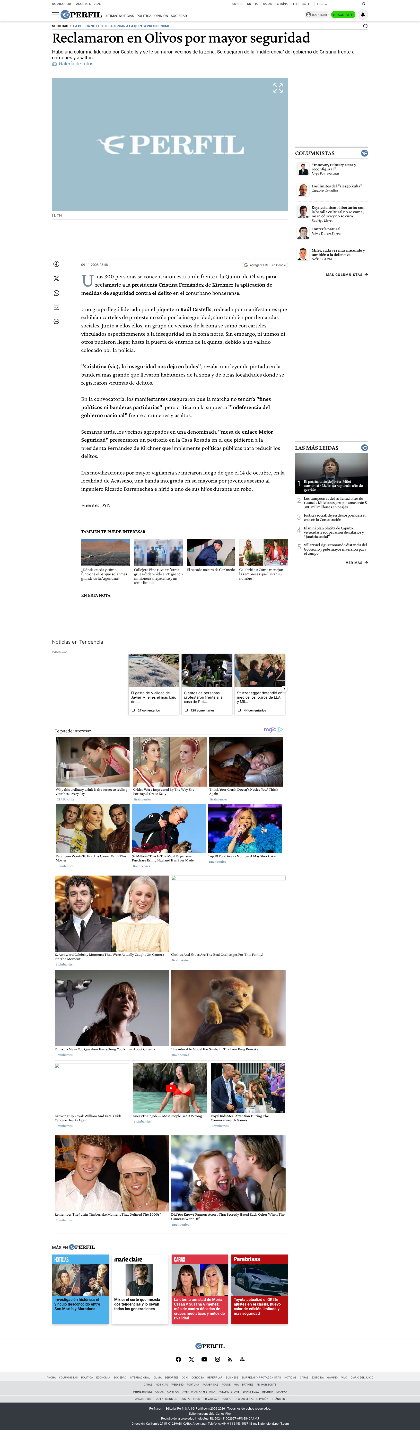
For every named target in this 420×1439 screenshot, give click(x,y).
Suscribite (343, 15)
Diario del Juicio (362, 1377)
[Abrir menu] (55, 15)
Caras (267, 4)
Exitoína (282, 4)
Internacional (140, 1377)
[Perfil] (82, 1247)
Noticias (253, 4)
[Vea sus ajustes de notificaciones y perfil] (363, 14)
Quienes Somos (166, 1399)
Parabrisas (210, 1384)
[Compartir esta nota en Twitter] (56, 278)
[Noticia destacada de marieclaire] (140, 1260)
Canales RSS (143, 1399)
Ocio (185, 1377)
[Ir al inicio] (81, 14)
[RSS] (230, 1359)
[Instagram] (217, 1360)
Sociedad (179, 16)
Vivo (344, 1377)
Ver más (354, 563)
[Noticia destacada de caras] (200, 1260)
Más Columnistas (344, 275)
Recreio (267, 1391)
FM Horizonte (266, 1384)
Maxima (281, 1391)
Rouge (226, 1384)
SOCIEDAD (60, 26)
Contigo (173, 1391)
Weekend (177, 1384)
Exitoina (318, 1377)
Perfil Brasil (300, 4)
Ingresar (319, 15)
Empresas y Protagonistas (261, 1377)
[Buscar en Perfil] (364, 4)
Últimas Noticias (119, 16)
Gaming (332, 1377)
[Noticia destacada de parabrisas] (259, 1260)
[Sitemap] (242, 1359)
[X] (191, 1360)
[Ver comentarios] (364, 27)
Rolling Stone (229, 1391)
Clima (158, 1377)
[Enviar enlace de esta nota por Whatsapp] (56, 293)
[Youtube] (204, 1359)
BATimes (247, 1384)
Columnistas (314, 153)
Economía (103, 1377)
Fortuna (193, 1384)
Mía (236, 1384)
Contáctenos (190, 1399)
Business (237, 4)
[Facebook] (178, 1360)
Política (144, 16)
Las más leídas (316, 447)
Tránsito (278, 1399)
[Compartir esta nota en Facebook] (56, 264)
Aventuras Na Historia (199, 1391)
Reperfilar (214, 1377)
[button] (170, 148)
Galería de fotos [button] (76, 64)
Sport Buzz (251, 1391)
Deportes (171, 1377)
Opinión (161, 16)
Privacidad (211, 1399)
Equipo (226, 1399)
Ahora (51, 1377)
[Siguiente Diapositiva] (284, 689)
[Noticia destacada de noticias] (80, 1260)
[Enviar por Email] (56, 307)
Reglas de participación (252, 1399)
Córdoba (198, 1377)
